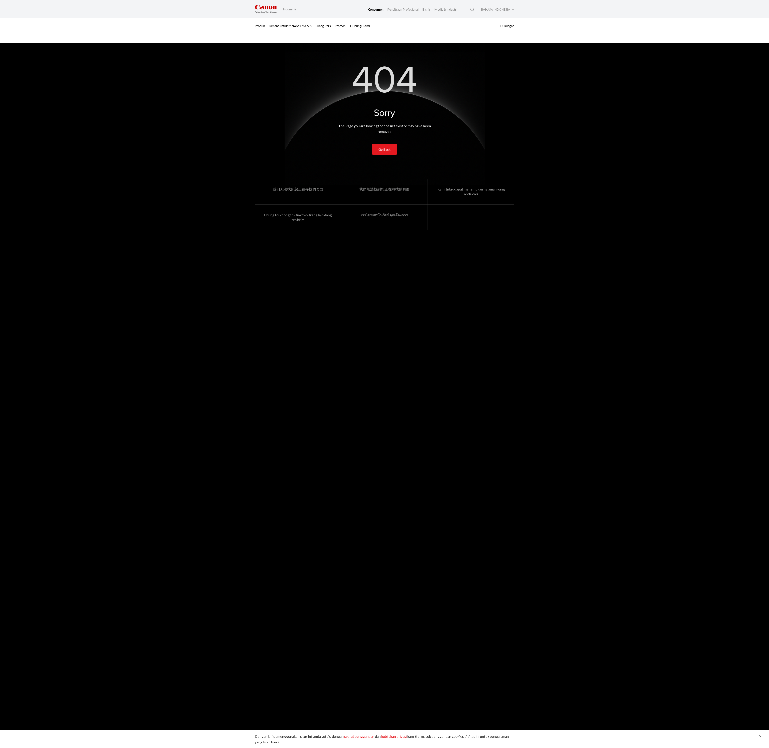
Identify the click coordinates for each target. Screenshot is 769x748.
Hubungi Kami (360, 25)
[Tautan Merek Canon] (266, 9)
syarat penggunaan (359, 736)
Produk (260, 25)
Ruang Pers (323, 25)
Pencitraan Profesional (403, 9)
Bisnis (426, 9)
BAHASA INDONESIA (495, 9)
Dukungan (507, 25)
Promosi (340, 25)
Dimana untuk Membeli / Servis (290, 25)
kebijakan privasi (394, 736)
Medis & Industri (445, 9)
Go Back (384, 149)
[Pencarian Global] (472, 9)
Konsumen (376, 9)
